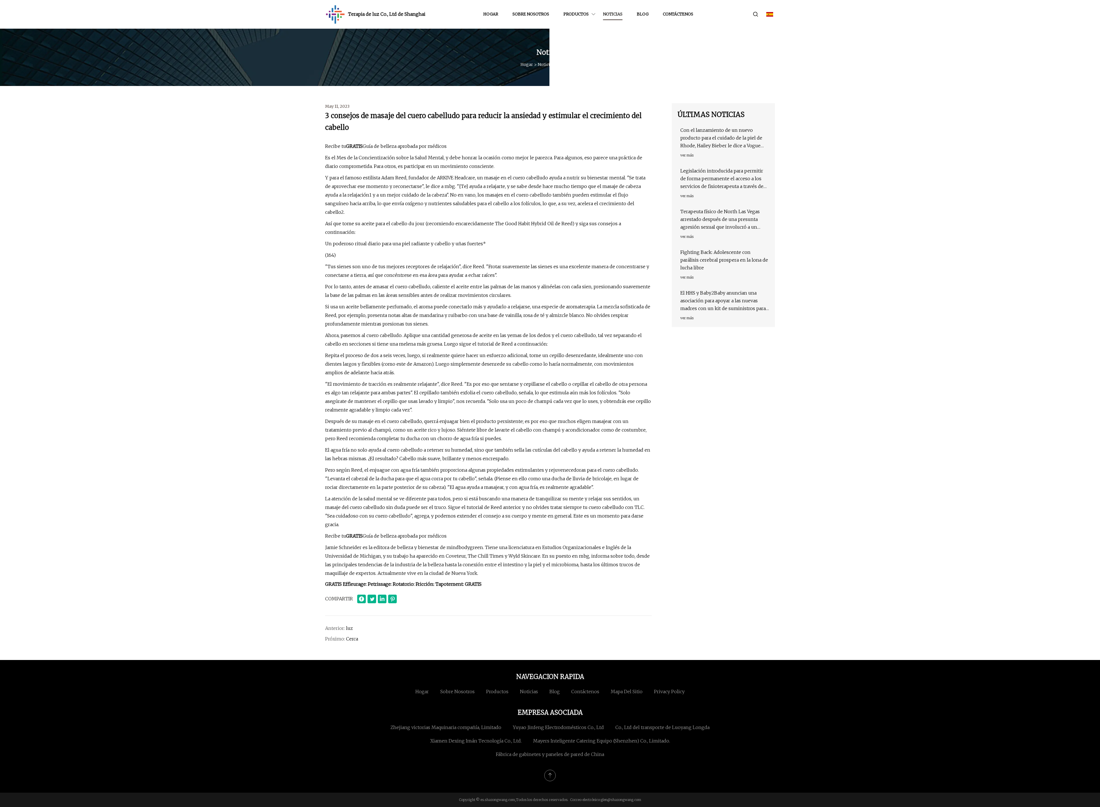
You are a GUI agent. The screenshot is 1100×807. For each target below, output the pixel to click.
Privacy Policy (669, 691)
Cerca (352, 639)
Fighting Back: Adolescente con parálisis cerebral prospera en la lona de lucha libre (724, 260)
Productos (576, 14)
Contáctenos (678, 14)
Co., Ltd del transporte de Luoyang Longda (662, 727)
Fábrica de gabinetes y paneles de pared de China (550, 754)
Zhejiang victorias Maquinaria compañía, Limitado (445, 727)
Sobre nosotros (530, 14)
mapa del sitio (627, 691)
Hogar (490, 14)
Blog (643, 14)
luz (349, 628)
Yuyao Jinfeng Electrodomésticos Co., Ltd (558, 727)
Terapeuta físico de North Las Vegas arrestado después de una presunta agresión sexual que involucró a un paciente (720, 220)
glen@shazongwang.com (621, 800)
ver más (687, 155)
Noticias (612, 14)
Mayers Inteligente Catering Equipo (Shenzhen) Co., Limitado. (601, 741)
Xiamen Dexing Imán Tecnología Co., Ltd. (476, 741)
